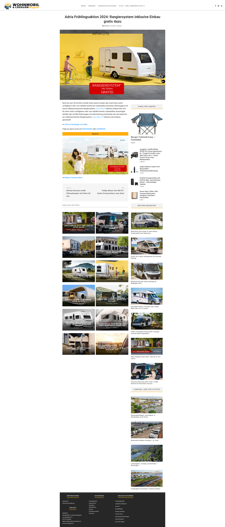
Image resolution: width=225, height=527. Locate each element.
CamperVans (92, 503)
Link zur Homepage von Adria (75, 124)
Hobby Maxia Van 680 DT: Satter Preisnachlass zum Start (110, 190)
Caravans (91, 513)
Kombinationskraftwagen (122, 516)
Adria (114, 26)
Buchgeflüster (119, 509)
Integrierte (91, 505)
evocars (117, 506)
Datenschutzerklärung (68, 503)
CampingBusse (93, 501)
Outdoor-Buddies (119, 511)
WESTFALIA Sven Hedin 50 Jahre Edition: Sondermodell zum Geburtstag (144, 232)
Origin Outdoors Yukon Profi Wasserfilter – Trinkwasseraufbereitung (150, 169)
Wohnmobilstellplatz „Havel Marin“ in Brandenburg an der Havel (143, 416)
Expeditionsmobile (94, 511)
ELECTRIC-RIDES (119, 521)
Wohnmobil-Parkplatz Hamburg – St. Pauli (144, 440)
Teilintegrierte (92, 507)
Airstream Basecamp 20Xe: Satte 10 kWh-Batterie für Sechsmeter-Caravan (145, 382)
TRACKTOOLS (119, 514)
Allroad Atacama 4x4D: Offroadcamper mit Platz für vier (78, 192)
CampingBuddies (119, 501)
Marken (92, 6)
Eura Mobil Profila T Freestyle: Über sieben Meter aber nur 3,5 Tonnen (145, 307)
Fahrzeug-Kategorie (107, 6)
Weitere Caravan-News (73, 178)
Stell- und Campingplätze (131, 6)
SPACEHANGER (119, 519)
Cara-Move (100, 109)
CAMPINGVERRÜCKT (121, 503)
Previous (65, 157)
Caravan (119, 26)
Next (125, 157)
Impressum (65, 501)
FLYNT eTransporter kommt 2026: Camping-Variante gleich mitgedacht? (145, 332)
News (83, 6)
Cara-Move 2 (98, 117)
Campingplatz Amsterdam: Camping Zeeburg (145, 489)
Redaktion (106, 26)
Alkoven (91, 509)
